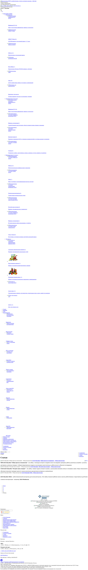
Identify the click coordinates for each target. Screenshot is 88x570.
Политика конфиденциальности (11, 561)
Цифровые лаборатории (8, 439)
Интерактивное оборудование (9, 519)
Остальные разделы (7, 443)
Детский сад (8, 239)
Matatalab (5, 310)
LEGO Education (6, 517)
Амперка (5, 438)
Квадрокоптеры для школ (8, 524)
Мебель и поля (6, 436)
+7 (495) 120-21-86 (5, 550)
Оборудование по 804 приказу (9, 441)
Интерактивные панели (8, 442)
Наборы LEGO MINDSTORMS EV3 (11, 522)
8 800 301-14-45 (12, 550)
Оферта (2, 561)
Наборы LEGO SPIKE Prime (9, 520)
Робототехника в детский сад (9, 440)
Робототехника (9, 14)
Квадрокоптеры (6, 312)
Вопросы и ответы (7, 536)
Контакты (5, 449)
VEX (4, 311)
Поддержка (5, 526)
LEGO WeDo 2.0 (6, 523)
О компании (6, 446)
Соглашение (21, 561)
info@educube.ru (4, 555)
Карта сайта (5, 527)
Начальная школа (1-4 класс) (12, 155)
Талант (4, 309)
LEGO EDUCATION (7, 13)
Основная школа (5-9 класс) (12, 98)
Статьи (4, 448)
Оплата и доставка (7, 447)
